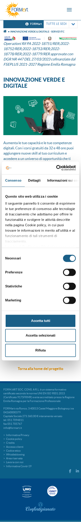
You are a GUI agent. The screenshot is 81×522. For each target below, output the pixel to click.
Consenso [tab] (13, 180)
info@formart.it (12, 427)
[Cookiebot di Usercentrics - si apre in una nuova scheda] (57, 168)
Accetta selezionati (40, 335)
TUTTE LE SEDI (56, 23)
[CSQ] (26, 491)
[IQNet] (52, 491)
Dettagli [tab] (34, 180)
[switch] (69, 272)
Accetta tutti (40, 321)
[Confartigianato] (40, 507)
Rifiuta (40, 350)
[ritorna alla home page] (16, 10)
